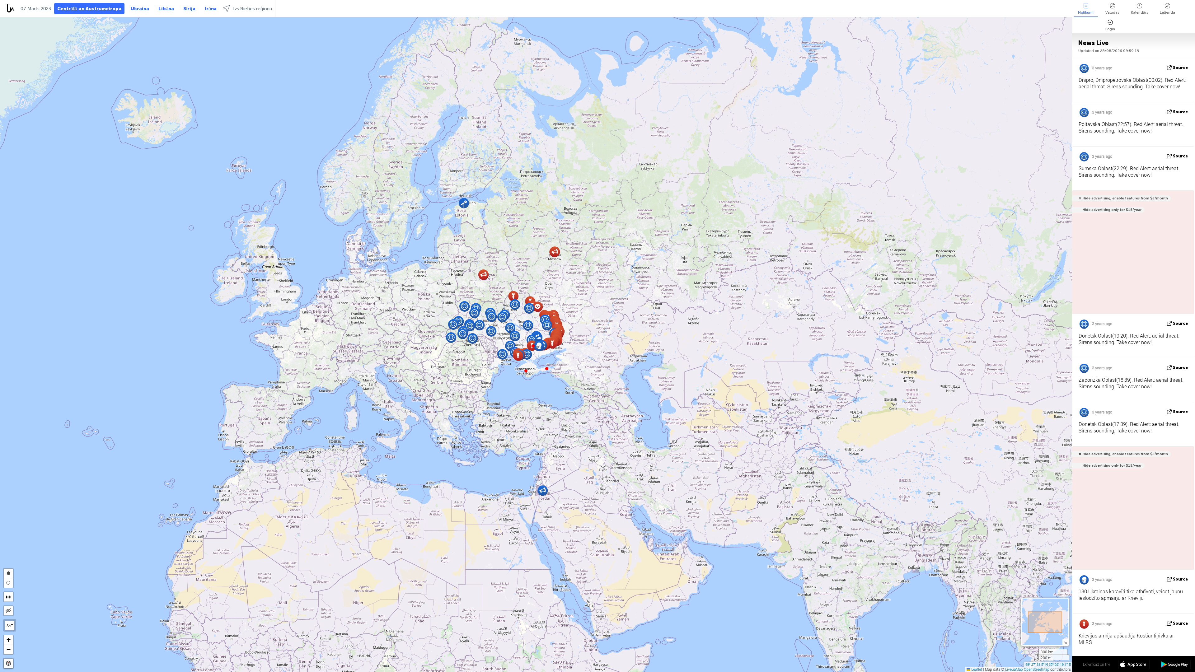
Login (1110, 29)
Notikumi (1086, 12)
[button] (533, 346)
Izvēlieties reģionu (252, 9)
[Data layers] (8, 663)
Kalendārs (1139, 12)
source (1180, 67)
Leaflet (976, 669)
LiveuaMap (1014, 669)
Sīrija (189, 9)
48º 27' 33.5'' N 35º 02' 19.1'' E (1048, 664)
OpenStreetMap (1036, 669)
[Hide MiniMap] (1065, 642)
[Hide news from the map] (8, 610)
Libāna (166, 9)
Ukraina (140, 9)
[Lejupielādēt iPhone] (1134, 665)
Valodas (1112, 12)
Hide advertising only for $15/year (1112, 210)
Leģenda (1167, 12)
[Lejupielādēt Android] (1174, 665)
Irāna (211, 9)
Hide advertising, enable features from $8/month (1125, 198)
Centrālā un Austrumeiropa (89, 9)
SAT (10, 625)
